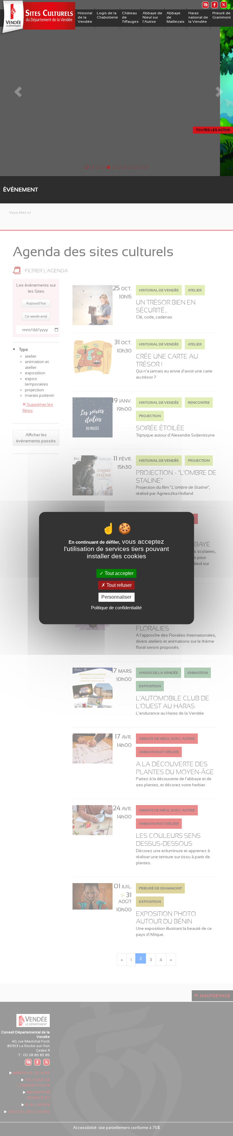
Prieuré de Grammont (221, 15)
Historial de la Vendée (85, 17)
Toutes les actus (213, 130)
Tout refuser (118, 585)
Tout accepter (118, 573)
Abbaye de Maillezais (175, 17)
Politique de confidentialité (116, 607)
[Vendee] (37, 17)
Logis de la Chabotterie (107, 15)
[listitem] (205, 4)
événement (20, 189)
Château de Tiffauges (130, 17)
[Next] (215, 88)
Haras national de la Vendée (198, 17)
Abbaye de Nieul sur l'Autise (152, 17)
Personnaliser (116, 597)
